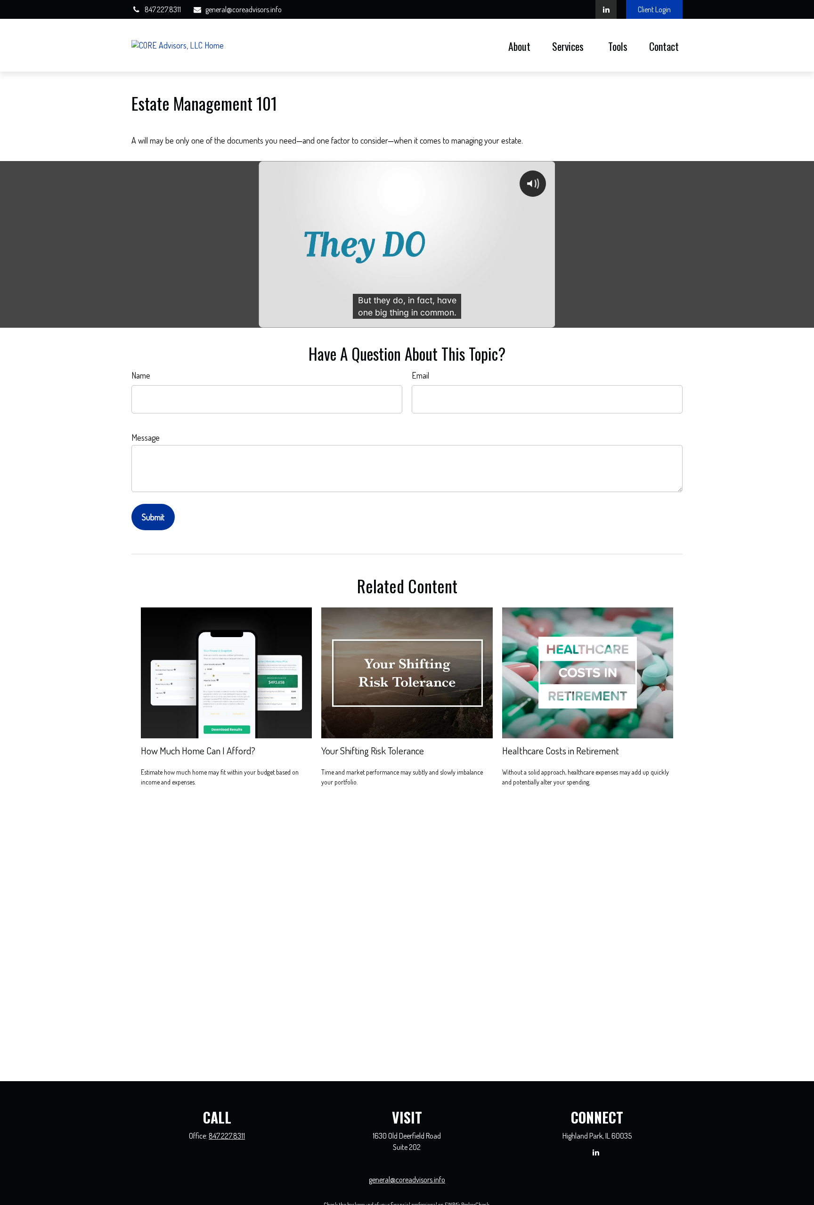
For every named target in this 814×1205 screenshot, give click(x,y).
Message (145, 437)
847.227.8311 (163, 9)
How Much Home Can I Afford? (198, 750)
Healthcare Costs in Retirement (560, 750)
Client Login (654, 9)
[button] (519, 45)
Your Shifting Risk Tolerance (372, 750)
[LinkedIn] (606, 9)
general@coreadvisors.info (243, 9)
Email (420, 375)
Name (140, 375)
